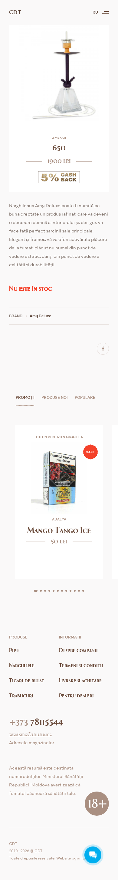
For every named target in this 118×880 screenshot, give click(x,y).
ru (95, 12)
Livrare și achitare (80, 680)
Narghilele (21, 665)
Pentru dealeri (76, 695)
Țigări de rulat (26, 680)
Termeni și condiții (81, 665)
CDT (15, 12)
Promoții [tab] (25, 397)
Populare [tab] (85, 397)
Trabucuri (21, 695)
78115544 (36, 721)
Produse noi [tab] (54, 397)
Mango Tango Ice (59, 530)
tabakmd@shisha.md (30, 734)
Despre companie (79, 650)
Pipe (14, 650)
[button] (36, 591)
